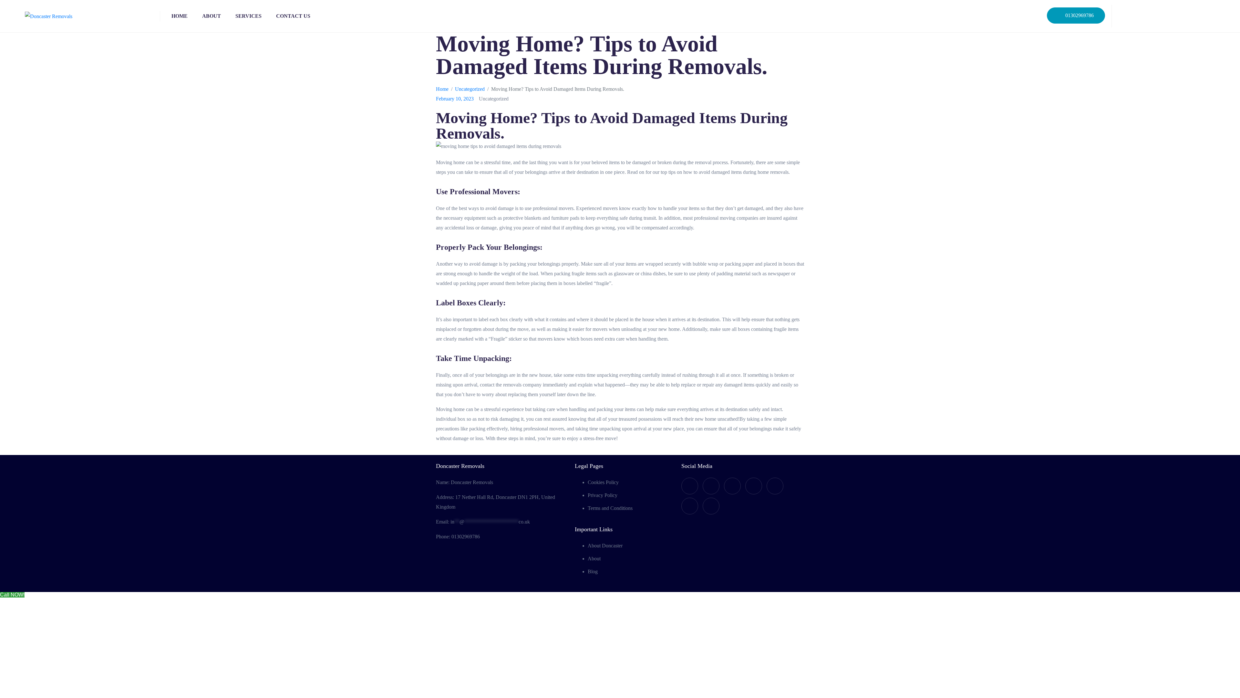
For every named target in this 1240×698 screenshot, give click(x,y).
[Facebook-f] (1125, 16)
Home (179, 16)
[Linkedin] (1201, 16)
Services (248, 16)
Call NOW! (12, 595)
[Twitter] (1150, 16)
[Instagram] (1176, 16)
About (211, 16)
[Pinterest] (711, 506)
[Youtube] (711, 486)
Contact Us (293, 16)
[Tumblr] (775, 486)
